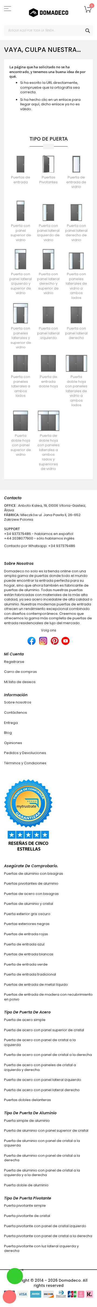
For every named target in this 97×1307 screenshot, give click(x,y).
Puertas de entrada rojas (26, 934)
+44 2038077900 (18, 538)
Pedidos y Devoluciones (25, 752)
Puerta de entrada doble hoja (48, 381)
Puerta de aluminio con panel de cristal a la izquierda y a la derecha (42, 1173)
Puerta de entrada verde (26, 964)
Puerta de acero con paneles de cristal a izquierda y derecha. (40, 1067)
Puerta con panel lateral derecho (76, 333)
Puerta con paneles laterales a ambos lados (20, 386)
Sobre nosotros (17, 702)
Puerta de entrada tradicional (30, 974)
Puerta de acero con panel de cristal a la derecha (48, 1054)
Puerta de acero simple (25, 1019)
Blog (8, 732)
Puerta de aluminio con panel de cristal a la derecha (42, 1158)
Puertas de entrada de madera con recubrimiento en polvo (48, 997)
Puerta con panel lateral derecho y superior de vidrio (48, 283)
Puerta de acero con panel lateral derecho (42, 1089)
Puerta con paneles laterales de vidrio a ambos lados (76, 286)
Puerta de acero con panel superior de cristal (44, 1030)
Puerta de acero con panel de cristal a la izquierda (40, 1042)
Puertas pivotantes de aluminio (31, 883)
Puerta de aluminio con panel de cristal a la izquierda (42, 1143)
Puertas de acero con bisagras (31, 893)
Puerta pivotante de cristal (27, 1215)
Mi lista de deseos (20, 681)
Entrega (11, 722)
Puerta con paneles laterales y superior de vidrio (21, 338)
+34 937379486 (17, 533)
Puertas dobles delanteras (27, 1099)
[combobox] (48, 30)
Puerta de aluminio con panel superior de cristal (46, 1130)
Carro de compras (20, 671)
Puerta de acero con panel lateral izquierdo (42, 1079)
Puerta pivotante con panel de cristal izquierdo (45, 1226)
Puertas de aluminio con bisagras (33, 873)
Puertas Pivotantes (48, 180)
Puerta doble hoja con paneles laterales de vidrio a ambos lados (76, 391)
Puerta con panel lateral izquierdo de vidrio (48, 232)
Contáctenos (15, 712)
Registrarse (14, 661)
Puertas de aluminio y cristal (28, 903)
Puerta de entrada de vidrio (76, 182)
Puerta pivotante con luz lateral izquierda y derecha (41, 1249)
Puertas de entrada (20, 180)
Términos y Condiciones (25, 763)
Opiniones (13, 742)
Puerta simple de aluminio (27, 1120)
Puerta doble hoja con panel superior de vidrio (21, 445)
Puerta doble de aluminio (26, 1185)
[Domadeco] (48, 13)
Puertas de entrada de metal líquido (36, 984)
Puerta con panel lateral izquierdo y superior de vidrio (20, 283)
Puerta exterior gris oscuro (27, 913)
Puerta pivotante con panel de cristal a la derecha (48, 1235)
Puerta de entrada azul (24, 944)
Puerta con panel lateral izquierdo (48, 333)
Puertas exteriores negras (27, 923)
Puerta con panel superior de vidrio (21, 232)
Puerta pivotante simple (25, 1205)
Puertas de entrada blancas (28, 954)
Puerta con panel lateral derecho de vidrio (76, 232)
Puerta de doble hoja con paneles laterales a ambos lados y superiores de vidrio (48, 452)
